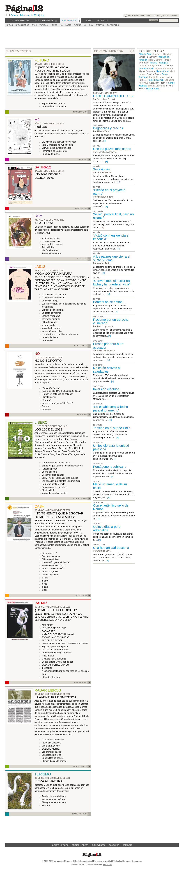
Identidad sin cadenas (52, 244)
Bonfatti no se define (108, 302)
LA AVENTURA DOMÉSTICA (55, 697)
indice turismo (79, 814)
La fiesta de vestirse (51, 313)
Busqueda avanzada (166, 16)
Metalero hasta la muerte (54, 659)
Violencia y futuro (50, 574)
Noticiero (46, 805)
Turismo (44, 25)
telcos (44, 590)
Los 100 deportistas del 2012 (56, 462)
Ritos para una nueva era (54, 802)
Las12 (68, 25)
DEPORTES (98, 481)
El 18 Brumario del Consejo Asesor (59, 142)
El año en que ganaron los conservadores (62, 465)
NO (61, 25)
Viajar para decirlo (51, 746)
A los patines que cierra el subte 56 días (111, 258)
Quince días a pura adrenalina (106, 528)
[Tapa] (20, 95)
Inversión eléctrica (106, 389)
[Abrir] (56, 20)
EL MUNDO (98, 404)
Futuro (77, 25)
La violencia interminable (54, 297)
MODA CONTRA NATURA (53, 273)
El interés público (50, 559)
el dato (45, 587)
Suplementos (98, 845)
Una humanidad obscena (111, 548)
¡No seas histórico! (47, 174)
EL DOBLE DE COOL (52, 640)
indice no (82, 415)
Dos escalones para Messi (55, 487)
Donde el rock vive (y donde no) (57, 662)
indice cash (81, 595)
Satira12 (100, 25)
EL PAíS (96, 146)
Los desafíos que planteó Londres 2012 (61, 481)
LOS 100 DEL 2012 (48, 429)
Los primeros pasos (51, 752)
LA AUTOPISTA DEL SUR (54, 628)
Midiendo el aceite (51, 238)
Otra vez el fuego (50, 300)
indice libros (80, 766)
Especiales (113, 25)
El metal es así (49, 397)
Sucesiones (101, 169)
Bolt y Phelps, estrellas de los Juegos (60, 478)
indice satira (80, 208)
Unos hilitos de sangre (53, 758)
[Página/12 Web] (24, 12)
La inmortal (47, 340)
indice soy (81, 259)
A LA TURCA (43, 223)
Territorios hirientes (51, 319)
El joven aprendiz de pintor (55, 646)
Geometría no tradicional (54, 106)
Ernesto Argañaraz (51, 316)
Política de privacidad (102, 861)
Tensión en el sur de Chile (111, 428)
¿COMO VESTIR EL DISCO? (55, 610)
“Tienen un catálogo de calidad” (57, 394)
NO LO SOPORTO (48, 360)
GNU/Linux (107, 864)
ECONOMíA (98, 125)
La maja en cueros (51, 241)
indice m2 (82, 159)
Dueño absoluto (49, 472)
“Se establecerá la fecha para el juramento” (110, 408)
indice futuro (80, 112)
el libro (45, 577)
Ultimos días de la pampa (54, 761)
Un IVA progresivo (50, 571)
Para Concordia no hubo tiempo (57, 145)
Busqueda (114, 845)
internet (45, 581)
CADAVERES (48, 631)
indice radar (80, 682)
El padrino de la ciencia (51, 67)
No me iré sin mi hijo (52, 331)
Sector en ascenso (51, 556)
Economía (98, 93)
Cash (34, 25)
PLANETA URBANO (51, 742)
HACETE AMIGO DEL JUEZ (113, 96)
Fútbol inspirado (50, 469)
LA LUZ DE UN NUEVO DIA (55, 649)
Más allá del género (51, 328)
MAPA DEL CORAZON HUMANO (58, 634)
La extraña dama (50, 337)
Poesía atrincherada (51, 253)
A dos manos (48, 655)
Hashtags (46, 409)
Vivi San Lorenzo (50, 250)
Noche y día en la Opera (53, 799)
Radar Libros (22, 25)
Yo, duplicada (48, 325)
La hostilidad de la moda (54, 294)
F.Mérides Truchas (51, 677)
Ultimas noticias (60, 845)
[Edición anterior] (6, 15)
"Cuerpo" (46, 400)
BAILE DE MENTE (50, 749)
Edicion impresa (80, 845)
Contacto (127, 845)
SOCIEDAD (98, 317)
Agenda (45, 406)
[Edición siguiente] (9, 15)
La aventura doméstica (53, 739)
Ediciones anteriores (138, 16)
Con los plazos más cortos (112, 149)
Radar (9, 25)
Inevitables (47, 668)
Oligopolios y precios (108, 128)
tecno (44, 584)
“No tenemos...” (49, 553)
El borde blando (49, 322)
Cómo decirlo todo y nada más (57, 652)
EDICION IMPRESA (108, 51)
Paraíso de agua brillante (54, 796)
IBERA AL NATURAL (49, 781)
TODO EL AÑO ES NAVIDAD (56, 637)
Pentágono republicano (109, 466)
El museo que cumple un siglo (56, 148)
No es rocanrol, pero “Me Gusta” (57, 403)
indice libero (80, 499)
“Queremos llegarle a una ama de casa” (61, 391)
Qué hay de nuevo (51, 154)
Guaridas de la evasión (53, 568)
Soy (91, 25)
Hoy (42, 15)
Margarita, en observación (54, 493)
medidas (40, 127)
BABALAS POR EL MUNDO (55, 665)
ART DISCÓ (47, 625)
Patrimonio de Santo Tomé (55, 151)
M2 (85, 25)
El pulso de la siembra (52, 310)
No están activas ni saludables (106, 369)
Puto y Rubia (48, 247)
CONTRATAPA (99, 545)
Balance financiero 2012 (54, 565)
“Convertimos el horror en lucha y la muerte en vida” (111, 282)
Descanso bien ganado (53, 475)
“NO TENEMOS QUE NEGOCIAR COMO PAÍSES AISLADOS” (58, 515)
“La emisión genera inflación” (56, 562)
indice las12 (80, 346)
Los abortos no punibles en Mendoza (60, 334)
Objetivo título (48, 490)
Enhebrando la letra (51, 755)
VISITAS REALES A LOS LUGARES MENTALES (65, 643)
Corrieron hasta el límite (53, 484)
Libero (53, 25)
